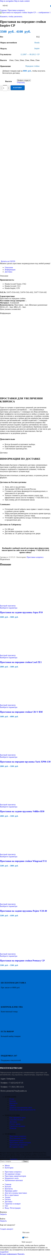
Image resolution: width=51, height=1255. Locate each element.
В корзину (17, 88)
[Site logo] (21, 10)
